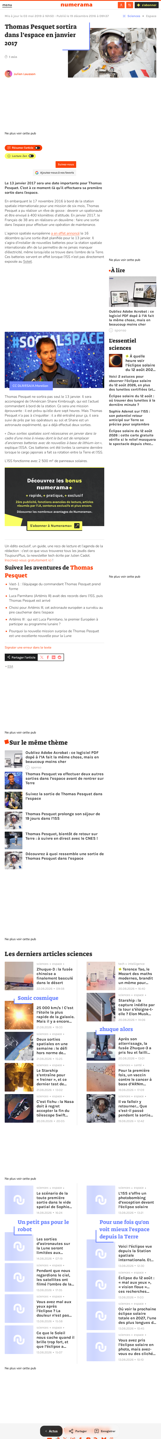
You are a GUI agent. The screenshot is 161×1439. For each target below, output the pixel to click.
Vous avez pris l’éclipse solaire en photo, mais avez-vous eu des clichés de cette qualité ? (136, 1347)
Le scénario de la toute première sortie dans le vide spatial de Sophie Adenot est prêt (54, 1200)
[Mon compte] (121, 5)
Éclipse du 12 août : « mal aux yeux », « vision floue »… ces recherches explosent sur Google (136, 1285)
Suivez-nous (66, 164)
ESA (10, 666)
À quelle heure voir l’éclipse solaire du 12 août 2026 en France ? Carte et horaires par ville (140, 363)
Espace (151, 16)
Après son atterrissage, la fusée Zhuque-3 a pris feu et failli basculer (134, 1046)
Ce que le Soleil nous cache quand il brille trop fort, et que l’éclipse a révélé (55, 1340)
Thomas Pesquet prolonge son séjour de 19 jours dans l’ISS (63, 816)
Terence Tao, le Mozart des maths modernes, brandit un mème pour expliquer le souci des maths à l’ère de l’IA (137, 976)
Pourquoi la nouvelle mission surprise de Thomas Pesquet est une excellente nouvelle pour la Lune (54, 633)
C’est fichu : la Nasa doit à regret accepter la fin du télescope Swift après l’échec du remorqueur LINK (55, 1108)
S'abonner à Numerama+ (51, 526)
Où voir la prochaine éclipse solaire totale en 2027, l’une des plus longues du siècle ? (137, 1316)
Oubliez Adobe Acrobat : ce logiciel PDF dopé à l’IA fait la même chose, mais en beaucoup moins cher (62, 757)
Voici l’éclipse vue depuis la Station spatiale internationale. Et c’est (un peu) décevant (135, 1253)
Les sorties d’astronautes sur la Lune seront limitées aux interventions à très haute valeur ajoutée (55, 1246)
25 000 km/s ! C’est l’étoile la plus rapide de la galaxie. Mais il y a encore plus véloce (55, 1015)
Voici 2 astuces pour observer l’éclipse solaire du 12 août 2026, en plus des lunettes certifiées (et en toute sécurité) (131, 383)
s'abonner (149, 5)
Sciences (133, 16)
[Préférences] (129, 5)
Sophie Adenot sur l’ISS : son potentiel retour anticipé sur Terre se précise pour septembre (129, 417)
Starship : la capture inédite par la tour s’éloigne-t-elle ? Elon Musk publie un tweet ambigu (136, 1007)
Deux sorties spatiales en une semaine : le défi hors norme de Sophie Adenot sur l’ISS (54, 1046)
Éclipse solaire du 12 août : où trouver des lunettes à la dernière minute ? (132, 400)
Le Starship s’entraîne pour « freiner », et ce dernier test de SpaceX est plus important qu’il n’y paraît (54, 1077)
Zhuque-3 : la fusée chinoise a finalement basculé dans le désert (55, 976)
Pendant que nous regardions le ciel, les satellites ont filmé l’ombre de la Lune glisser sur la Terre (54, 1277)
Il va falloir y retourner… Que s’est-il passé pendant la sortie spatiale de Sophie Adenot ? (135, 1108)
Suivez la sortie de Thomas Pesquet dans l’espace (64, 796)
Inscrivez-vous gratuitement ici (28, 560)
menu (7, 5)
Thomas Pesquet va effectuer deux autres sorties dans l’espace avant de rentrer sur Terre (65, 778)
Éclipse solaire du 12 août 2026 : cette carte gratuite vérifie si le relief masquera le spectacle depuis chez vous (132, 437)
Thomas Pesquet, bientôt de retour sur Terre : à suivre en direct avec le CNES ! (62, 836)
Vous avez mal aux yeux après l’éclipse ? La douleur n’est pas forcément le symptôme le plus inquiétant (54, 1309)
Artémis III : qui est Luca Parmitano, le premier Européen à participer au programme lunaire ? (53, 621)
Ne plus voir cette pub (20, 133)
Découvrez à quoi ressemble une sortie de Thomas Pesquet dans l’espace (65, 856)
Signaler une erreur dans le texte (28, 647)
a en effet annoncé (65, 233)
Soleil (27, 261)
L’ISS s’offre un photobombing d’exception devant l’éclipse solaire (136, 1200)
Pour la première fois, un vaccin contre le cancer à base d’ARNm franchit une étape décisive (135, 1077)
